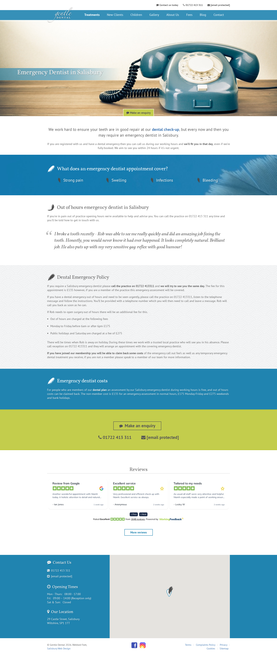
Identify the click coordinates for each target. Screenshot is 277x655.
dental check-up (165, 129)
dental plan (100, 390)
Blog (203, 15)
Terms (188, 644)
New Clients (115, 15)
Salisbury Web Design (59, 648)
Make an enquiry (140, 113)
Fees (189, 15)
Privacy (223, 644)
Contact (219, 15)
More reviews (138, 532)
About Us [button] (172, 15)
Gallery (154, 15)
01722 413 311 (116, 437)
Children (136, 15)
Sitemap (224, 648)
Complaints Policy (205, 644)
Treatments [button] (92, 15)
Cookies (211, 648)
